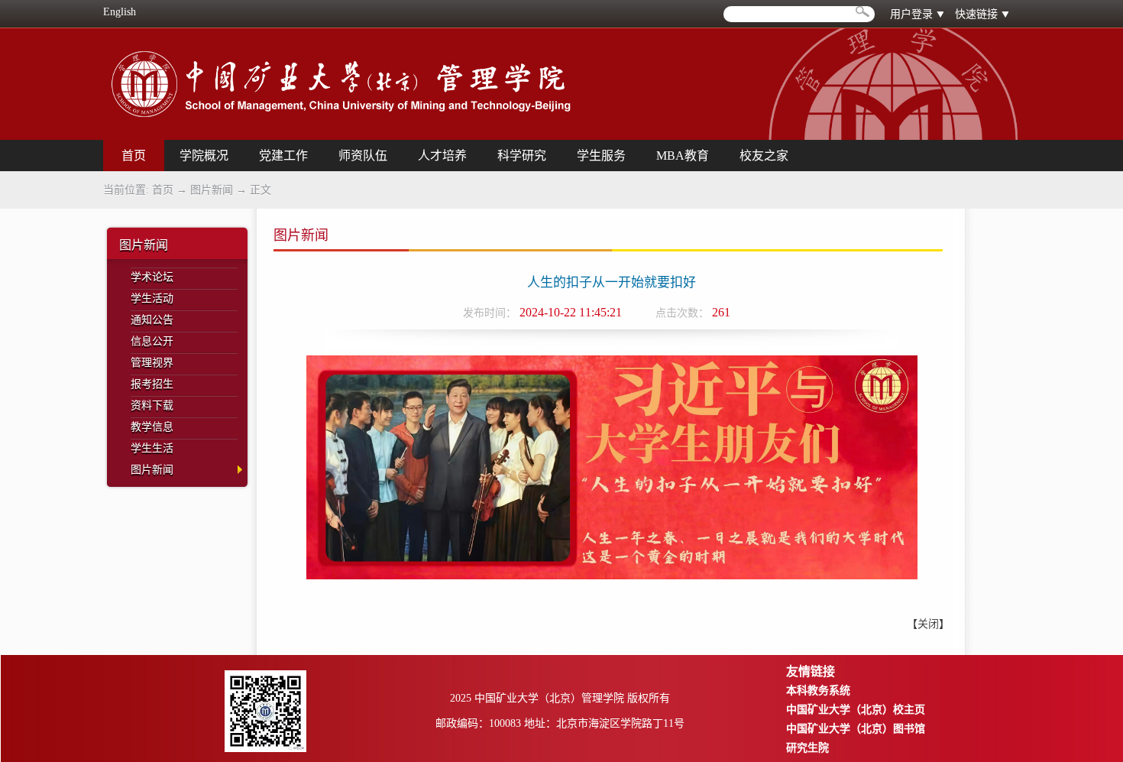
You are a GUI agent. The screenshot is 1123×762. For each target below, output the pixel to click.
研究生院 (807, 748)
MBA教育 (682, 155)
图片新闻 (211, 190)
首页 (162, 190)
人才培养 (442, 155)
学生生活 (152, 448)
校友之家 (763, 155)
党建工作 (283, 155)
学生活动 (152, 298)
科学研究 (521, 155)
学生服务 (601, 155)
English (119, 12)
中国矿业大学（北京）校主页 (855, 709)
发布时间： (489, 313)
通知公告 (152, 320)
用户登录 (911, 14)
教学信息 (152, 427)
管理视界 (152, 362)
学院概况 (204, 155)
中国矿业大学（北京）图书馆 (855, 728)
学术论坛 (152, 277)
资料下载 (152, 405)
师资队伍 (362, 155)
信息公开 (152, 341)
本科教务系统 (818, 690)
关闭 (928, 624)
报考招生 (152, 384)
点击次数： (682, 313)
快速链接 (976, 14)
